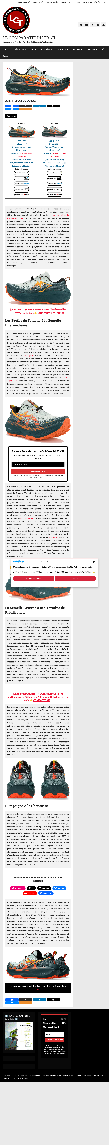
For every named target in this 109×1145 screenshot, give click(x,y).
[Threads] (53, 106)
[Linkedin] (39, 106)
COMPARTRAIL (41, 700)
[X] (25, 106)
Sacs (32, 49)
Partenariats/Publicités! (91, 2)
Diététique (76, 49)
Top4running (27, 693)
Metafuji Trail (29, 355)
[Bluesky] (12, 109)
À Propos (77, 2)
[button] (95, 562)
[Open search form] (103, 49)
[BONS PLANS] (38, 2)
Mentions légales (43, 1075)
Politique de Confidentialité (62, 1075)
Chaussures (19, 49)
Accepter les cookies (33, 578)
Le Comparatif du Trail (29, 37)
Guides (5, 56)
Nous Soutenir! (66, 2)
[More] (25, 109)
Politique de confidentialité (62, 583)
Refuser (75, 578)
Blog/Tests (91, 49)
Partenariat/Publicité (82, 1075)
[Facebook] (12, 106)
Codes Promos (22, 1078)
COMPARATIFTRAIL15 (50, 312)
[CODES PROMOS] (24, 2)
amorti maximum (27, 518)
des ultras (53, 537)
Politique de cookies (43, 583)
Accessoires (45, 49)
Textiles (5, 49)
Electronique (61, 49)
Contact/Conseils (52, 2)
